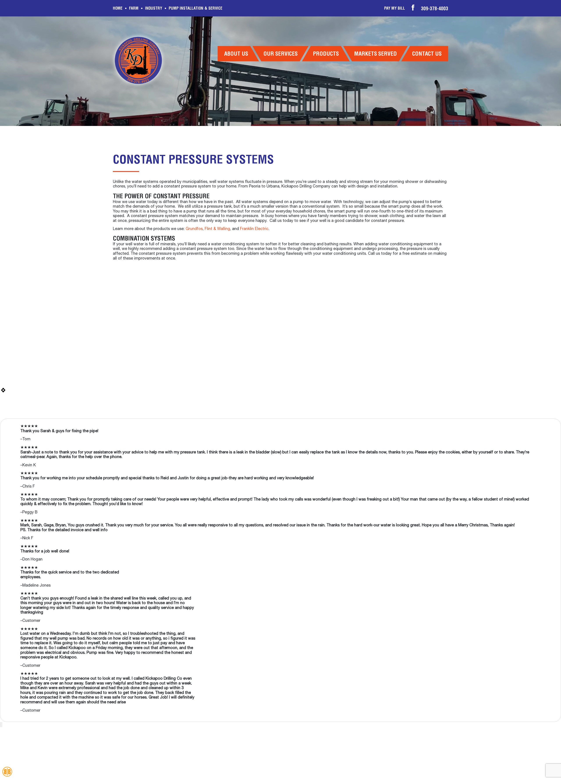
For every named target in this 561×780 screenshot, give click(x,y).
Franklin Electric (254, 229)
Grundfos (194, 229)
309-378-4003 (434, 8)
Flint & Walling (217, 229)
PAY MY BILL (394, 8)
